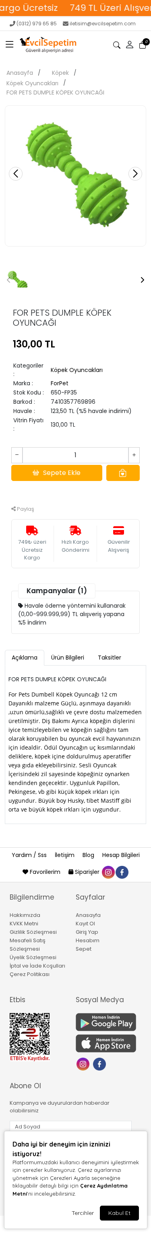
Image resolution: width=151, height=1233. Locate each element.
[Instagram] (84, 1063)
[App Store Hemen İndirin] (104, 1043)
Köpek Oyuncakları (32, 83)
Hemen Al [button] (75, 490)
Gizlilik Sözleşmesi (33, 932)
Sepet (83, 949)
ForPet (59, 383)
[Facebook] (100, 1063)
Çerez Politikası (30, 974)
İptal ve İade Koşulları (37, 966)
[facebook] (121, 872)
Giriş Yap (87, 932)
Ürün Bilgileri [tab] (67, 657)
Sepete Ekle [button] (62, 472)
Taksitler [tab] (109, 657)
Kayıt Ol (85, 923)
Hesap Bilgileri (121, 855)
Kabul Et (119, 1213)
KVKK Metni (24, 923)
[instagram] (108, 872)
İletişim (65, 855)
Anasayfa (19, 73)
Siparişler (87, 872)
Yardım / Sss (30, 855)
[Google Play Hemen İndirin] (104, 1022)
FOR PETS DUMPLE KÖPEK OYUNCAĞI (55, 92)
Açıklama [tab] (24, 657)
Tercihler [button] (83, 1213)
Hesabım (87, 940)
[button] (9, 45)
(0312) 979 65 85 (37, 23)
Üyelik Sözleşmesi (33, 957)
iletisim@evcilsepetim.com (103, 23)
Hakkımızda (25, 915)
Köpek (60, 73)
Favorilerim (45, 872)
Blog (89, 855)
